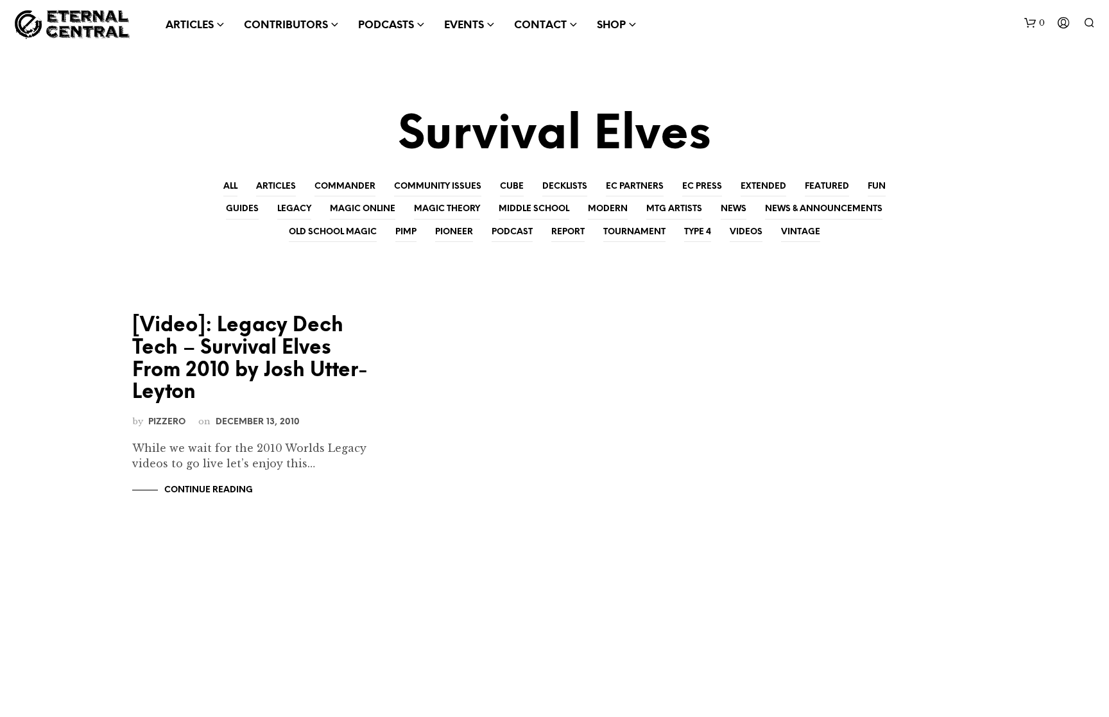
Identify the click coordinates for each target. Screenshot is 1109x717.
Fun (877, 186)
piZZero (166, 421)
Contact (540, 25)
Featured (827, 186)
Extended (763, 186)
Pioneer (454, 232)
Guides (242, 209)
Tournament (634, 232)
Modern (608, 209)
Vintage (800, 232)
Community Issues (437, 186)
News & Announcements (823, 209)
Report (568, 232)
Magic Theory (447, 209)
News (733, 209)
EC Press (702, 186)
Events (464, 25)
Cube (512, 186)
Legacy (294, 209)
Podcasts (386, 25)
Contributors (286, 25)
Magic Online (362, 209)
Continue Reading (208, 490)
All (230, 186)
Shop (611, 25)
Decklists (564, 186)
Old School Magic (333, 232)
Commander (344, 186)
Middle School (534, 209)
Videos (746, 232)
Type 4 (697, 232)
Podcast (512, 232)
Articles (276, 186)
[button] (1034, 23)
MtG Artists (674, 209)
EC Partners (635, 186)
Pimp (406, 232)
